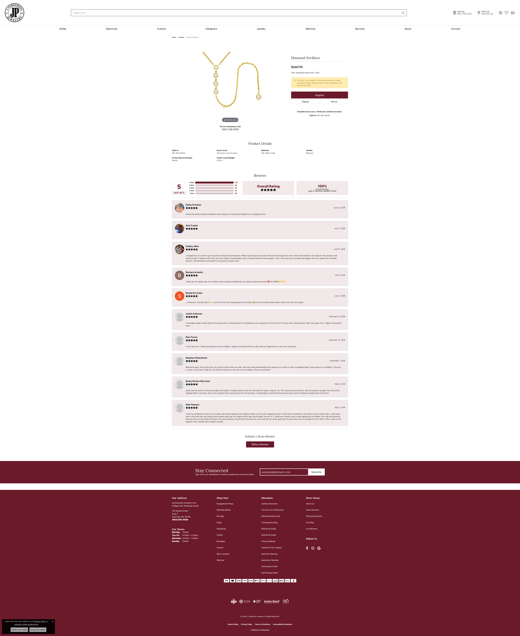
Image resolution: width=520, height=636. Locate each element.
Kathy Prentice (193, 204)
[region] (230, 82)
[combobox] (236, 12)
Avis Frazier (192, 225)
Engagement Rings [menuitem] (225, 503)
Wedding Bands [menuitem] (224, 509)
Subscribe (316, 471)
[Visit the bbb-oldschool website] (233, 601)
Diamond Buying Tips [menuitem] (270, 516)
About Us (310, 503)
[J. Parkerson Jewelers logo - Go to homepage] (14, 12)
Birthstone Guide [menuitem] (268, 528)
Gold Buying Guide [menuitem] (269, 572)
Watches (310, 28)
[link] (463, 12)
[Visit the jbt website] (257, 601)
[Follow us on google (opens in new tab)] (319, 548)
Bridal (63, 28)
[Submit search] (403, 12)
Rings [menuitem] (219, 522)
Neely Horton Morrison (198, 381)
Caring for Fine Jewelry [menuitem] (271, 547)
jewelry (181, 37)
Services (360, 28)
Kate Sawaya (192, 404)
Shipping (305, 101)
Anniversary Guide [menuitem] (269, 566)
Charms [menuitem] (220, 547)
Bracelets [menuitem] (221, 541)
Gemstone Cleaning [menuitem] (270, 560)
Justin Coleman (194, 313)
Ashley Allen (192, 246)
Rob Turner (192, 337)
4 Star (191, 185)
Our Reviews (311, 528)
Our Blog (310, 522)
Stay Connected (211, 470)
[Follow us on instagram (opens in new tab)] (312, 548)
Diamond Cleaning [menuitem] (269, 553)
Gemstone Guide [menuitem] (268, 534)
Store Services (312, 509)
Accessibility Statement (282, 624)
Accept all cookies (38, 630)
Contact (455, 28)
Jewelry (261, 28)
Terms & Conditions (262, 624)
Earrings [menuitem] (220, 516)
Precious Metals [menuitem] (268, 541)
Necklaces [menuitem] (221, 528)
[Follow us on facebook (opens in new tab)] (307, 548)
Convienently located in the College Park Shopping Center (185, 504)
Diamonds (111, 28)
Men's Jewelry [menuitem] (223, 553)
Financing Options (314, 516)
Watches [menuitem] (220, 560)
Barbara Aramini (194, 272)
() (236, 182)
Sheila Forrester (194, 292)
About (407, 28)
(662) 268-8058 (230, 129)
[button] (500, 12)
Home (174, 37)
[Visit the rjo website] (285, 601)
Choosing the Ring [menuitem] (269, 522)
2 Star (191, 190)
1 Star (192, 193)
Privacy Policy (246, 624)
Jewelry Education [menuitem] (269, 503)
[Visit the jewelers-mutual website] (272, 601)
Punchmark (264, 630)
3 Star (191, 188)
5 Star (191, 182)
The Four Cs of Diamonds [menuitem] (272, 509)
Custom (161, 28)
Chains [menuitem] (220, 534)
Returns (334, 101)
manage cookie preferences (26, 624)
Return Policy (233, 624)
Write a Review (260, 444)
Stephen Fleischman (196, 357)
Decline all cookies (19, 630)
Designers (211, 28)
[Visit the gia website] (244, 601)
